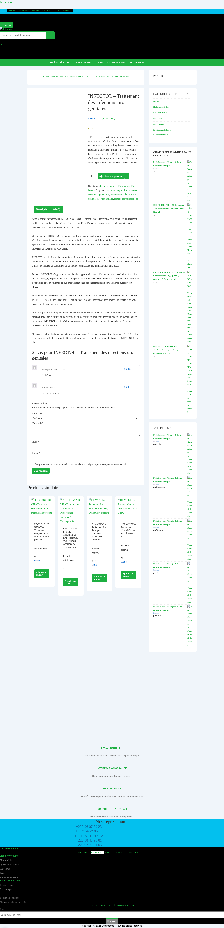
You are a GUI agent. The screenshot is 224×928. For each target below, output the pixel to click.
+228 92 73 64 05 (89, 845)
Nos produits (6, 860)
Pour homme (158, 124)
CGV (2, 893)
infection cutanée (118, 194)
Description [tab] (42, 209)
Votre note (38, 413)
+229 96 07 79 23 (89, 827)
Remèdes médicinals (59, 62)
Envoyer (112, 921)
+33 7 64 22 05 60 (88, 831)
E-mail (36, 453)
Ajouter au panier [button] (41, 573)
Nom (35, 441)
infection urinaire (105, 198)
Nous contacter (136, 62)
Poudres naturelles (116, 62)
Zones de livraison (9, 877)
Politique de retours (9, 897)
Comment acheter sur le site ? (14, 902)
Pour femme (124, 186)
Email (3, 909)
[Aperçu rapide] (37, 565)
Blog (2, 873)
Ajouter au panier (111, 176)
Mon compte (6, 889)
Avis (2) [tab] (56, 209)
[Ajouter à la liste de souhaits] (126, 176)
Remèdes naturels (77, 76)
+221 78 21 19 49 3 (89, 836)
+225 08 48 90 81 (89, 840)
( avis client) (108, 118)
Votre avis (37, 423)
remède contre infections (126, 198)
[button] (7, 18)
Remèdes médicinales (59, 76)
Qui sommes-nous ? (9, 864)
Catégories (5, 869)
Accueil (46, 76)
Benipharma (6, 2)
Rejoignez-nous (7, 885)
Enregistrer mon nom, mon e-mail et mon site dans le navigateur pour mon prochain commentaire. (81, 464)
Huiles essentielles (82, 62)
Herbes (99, 62)
